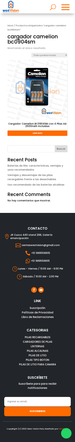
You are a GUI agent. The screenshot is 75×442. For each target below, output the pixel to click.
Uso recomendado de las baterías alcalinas (36, 184)
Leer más (37, 133)
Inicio (10, 25)
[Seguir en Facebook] (34, 290)
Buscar (61, 149)
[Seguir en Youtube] (41, 290)
